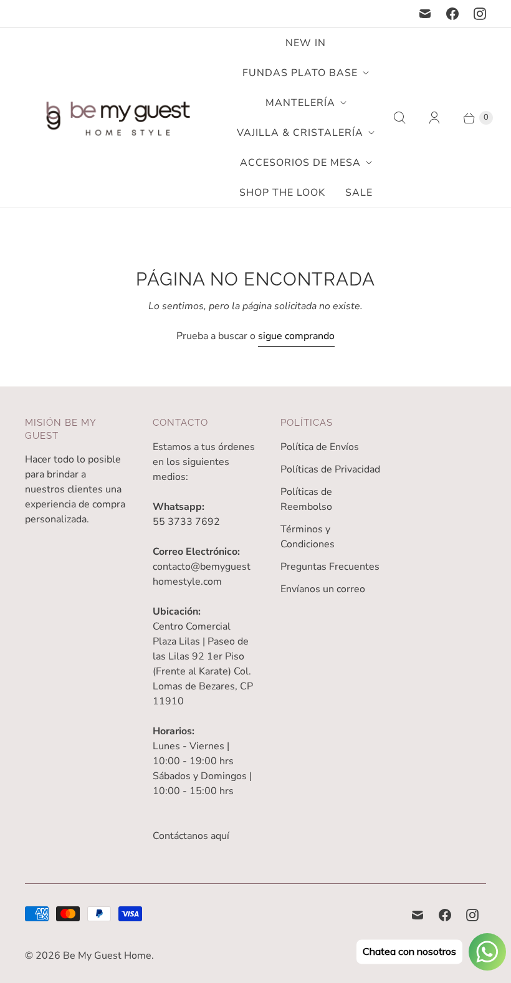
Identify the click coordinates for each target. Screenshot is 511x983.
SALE (359, 192)
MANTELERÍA (300, 103)
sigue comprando (296, 336)
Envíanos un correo (322, 589)
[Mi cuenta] (434, 118)
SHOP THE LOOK (282, 192)
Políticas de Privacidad (330, 469)
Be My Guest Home (107, 955)
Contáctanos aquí (191, 836)
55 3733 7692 (186, 522)
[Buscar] (399, 118)
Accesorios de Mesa (300, 163)
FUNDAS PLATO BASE (300, 73)
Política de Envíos (319, 447)
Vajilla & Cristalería (300, 133)
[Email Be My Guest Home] (425, 13)
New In (305, 43)
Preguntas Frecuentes (330, 566)
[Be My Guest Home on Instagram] (480, 13)
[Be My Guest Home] (118, 118)
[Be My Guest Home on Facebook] (452, 13)
